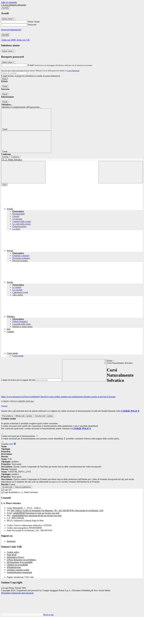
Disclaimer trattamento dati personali (17, 593)
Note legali (11, 554)
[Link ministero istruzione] (13, 5)
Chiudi (4, 86)
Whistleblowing (14, 567)
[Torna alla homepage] (72, 159)
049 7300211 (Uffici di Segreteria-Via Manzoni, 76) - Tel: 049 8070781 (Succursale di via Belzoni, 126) (57, 510)
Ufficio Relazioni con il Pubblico (21, 560)
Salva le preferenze (23, 487)
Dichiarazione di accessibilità (19, 562)
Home (109, 360)
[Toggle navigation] (23, 172)
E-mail (31, 65)
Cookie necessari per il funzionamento (18, 436)
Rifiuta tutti (24, 416)
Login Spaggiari (73, 71)
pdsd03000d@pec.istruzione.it (36, 515)
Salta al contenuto (9, 2)
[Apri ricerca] (120, 172)
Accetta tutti (44, 416)
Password (32, 24)
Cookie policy (13, 552)
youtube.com (7, 444)
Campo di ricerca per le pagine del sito (18, 380)
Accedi (5, 8)
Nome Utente (34, 21)
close (4, 185)
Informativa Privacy (15, 557)
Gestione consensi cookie (18, 570)
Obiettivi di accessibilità (17, 565)
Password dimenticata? (11, 29)
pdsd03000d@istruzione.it (36, 513)
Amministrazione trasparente (19, 572)
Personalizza (7, 416)
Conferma (15, 157)
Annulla (5, 157)
